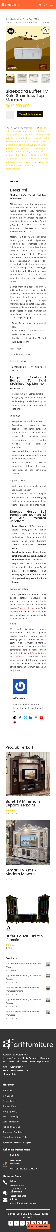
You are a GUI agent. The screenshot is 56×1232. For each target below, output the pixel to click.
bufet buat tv (28, 131)
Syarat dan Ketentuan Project (17, 1142)
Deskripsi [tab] (13, 181)
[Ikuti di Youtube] (33, 1223)
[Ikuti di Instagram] (22, 1223)
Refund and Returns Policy (15, 1137)
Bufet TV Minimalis (40, 158)
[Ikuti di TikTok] (45, 1223)
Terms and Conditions (13, 1132)
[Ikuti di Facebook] (10, 1223)
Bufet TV (20, 155)
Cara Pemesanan (11, 1121)
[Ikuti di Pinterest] (28, 1223)
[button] (45, 30)
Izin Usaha (8, 1095)
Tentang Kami (9, 1106)
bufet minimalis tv (23, 148)
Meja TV (31, 127)
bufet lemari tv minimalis (27, 141)
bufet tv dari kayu (33, 155)
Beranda (9, 19)
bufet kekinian (12, 138)
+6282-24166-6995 (40, 1226)
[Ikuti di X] (16, 1223)
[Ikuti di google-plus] (39, 1223)
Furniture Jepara (26, 608)
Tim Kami (7, 1090)
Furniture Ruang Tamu (24, 19)
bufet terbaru (22, 151)
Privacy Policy (9, 1101)
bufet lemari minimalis (32, 138)
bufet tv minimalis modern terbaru (22, 162)
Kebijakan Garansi (11, 1126)
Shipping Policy (10, 1111)
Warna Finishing (11, 1116)
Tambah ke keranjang (30, 114)
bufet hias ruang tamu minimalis (34, 134)
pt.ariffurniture (13, 168)
